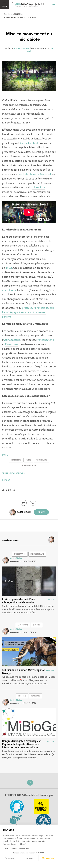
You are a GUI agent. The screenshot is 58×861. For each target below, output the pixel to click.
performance (41, 460)
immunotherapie (37, 554)
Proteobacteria (45, 340)
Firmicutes (11, 344)
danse (28, 460)
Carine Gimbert (21, 48)
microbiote (38, 187)
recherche (35, 696)
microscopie (23, 625)
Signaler (10, 490)
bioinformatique (29, 466)
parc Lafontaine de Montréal (34, 174)
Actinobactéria (11, 340)
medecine (22, 696)
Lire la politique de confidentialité (16, 848)
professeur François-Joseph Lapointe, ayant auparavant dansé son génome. (28, 312)
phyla (9, 268)
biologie (36, 625)
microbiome (9, 290)
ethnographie (20, 554)
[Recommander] (33, 503)
